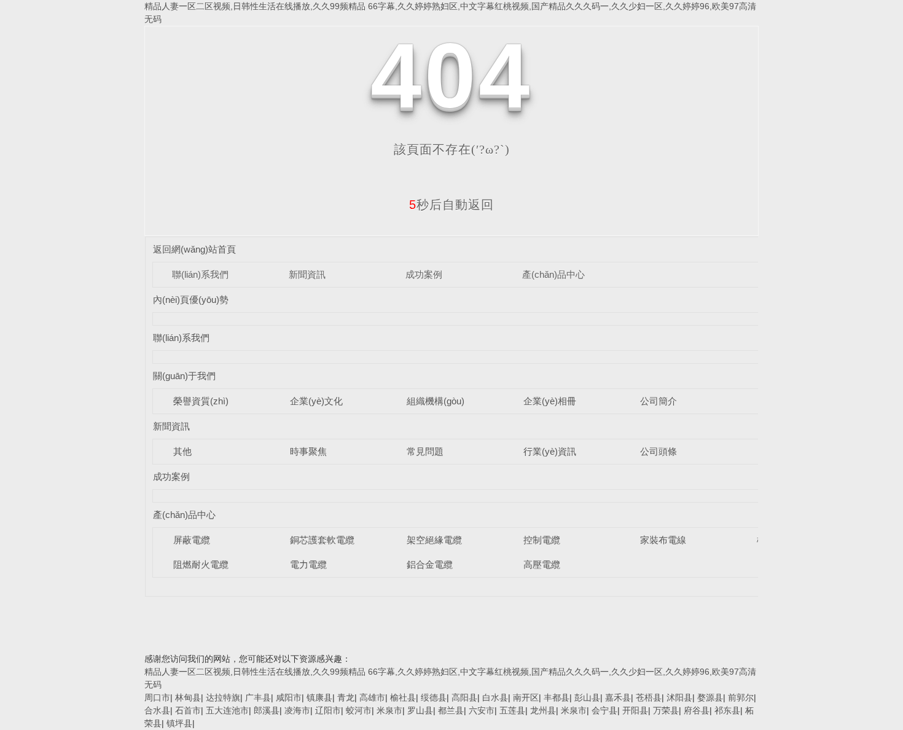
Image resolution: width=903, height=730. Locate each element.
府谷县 (697, 710)
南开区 (526, 697)
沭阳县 (679, 697)
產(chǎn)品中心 (553, 274)
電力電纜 (308, 564)
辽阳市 (328, 710)
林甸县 (188, 697)
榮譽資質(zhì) (201, 401)
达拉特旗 (223, 697)
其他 (182, 451)
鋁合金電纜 (430, 564)
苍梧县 (649, 697)
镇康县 (319, 697)
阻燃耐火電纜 (201, 564)
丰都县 (556, 697)
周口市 (157, 697)
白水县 (495, 697)
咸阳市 (289, 697)
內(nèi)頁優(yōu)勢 (191, 299)
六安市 (482, 710)
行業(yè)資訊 (549, 451)
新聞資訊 (307, 274)
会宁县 (604, 710)
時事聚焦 (308, 451)
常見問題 (425, 451)
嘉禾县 (618, 697)
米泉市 (389, 710)
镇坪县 (179, 723)
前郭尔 (741, 697)
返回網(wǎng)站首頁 (194, 249)
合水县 (157, 710)
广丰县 (258, 697)
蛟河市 (359, 710)
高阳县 (464, 697)
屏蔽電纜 (191, 540)
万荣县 (666, 710)
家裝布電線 (663, 540)
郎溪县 (267, 710)
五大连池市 (227, 710)
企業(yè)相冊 (549, 401)
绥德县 (434, 697)
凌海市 (297, 710)
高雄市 (372, 697)
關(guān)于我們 (184, 376)
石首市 (188, 710)
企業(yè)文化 (316, 401)
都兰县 (451, 710)
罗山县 (420, 710)
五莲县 (512, 710)
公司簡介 (658, 401)
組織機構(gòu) (435, 401)
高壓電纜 (541, 564)
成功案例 (423, 274)
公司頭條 (658, 451)
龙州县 (543, 710)
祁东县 (727, 710)
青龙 (345, 697)
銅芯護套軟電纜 (322, 540)
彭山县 (587, 697)
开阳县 (635, 710)
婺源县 (710, 697)
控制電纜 (541, 540)
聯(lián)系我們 (200, 274)
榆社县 (403, 697)
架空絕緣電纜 (434, 540)
